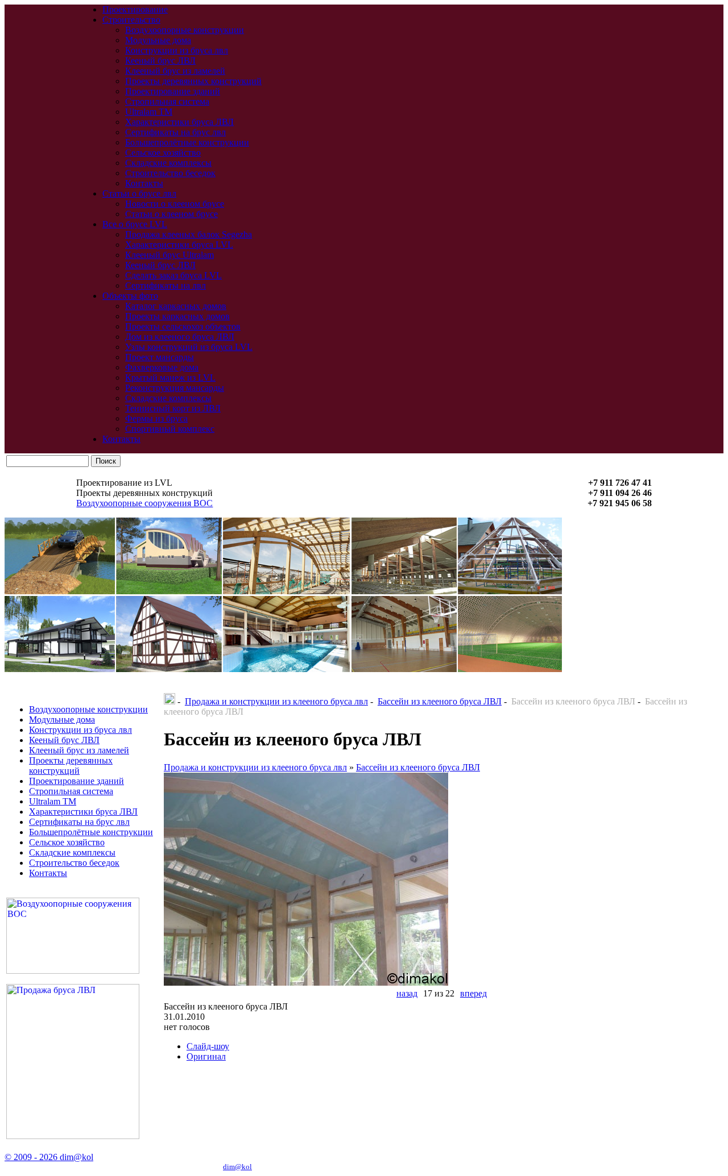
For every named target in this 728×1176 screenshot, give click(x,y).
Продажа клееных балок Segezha (188, 234)
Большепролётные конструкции (187, 142)
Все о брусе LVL (134, 224)
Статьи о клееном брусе (171, 214)
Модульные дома (158, 40)
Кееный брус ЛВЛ (160, 60)
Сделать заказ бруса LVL (173, 275)
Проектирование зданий (172, 91)
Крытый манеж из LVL (170, 377)
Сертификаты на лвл (165, 285)
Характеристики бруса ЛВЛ (179, 122)
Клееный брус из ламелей (175, 71)
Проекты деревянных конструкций (193, 81)
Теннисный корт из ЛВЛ (173, 408)
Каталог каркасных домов (175, 306)
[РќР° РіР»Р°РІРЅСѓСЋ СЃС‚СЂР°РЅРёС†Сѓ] (169, 701)
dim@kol (237, 1166)
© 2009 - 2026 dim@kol (49, 1157)
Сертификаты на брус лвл (175, 132)
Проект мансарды (159, 357)
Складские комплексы (168, 163)
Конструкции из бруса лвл (176, 50)
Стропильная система (167, 101)
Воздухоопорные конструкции (184, 30)
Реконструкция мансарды (174, 388)
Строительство (131, 19)
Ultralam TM (148, 111)
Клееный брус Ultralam (169, 255)
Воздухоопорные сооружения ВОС (144, 503)
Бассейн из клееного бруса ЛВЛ (440, 701)
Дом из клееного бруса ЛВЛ (179, 336)
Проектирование (135, 9)
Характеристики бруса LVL (179, 244)
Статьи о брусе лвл (139, 193)
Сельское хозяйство (163, 152)
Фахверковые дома (161, 367)
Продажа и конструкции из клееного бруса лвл (276, 701)
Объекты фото (130, 296)
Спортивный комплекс (169, 428)
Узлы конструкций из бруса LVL (189, 347)
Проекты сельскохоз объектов (183, 326)
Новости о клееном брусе (174, 203)
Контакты (144, 183)
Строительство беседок (170, 173)
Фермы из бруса (156, 418)
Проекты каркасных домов (177, 316)
